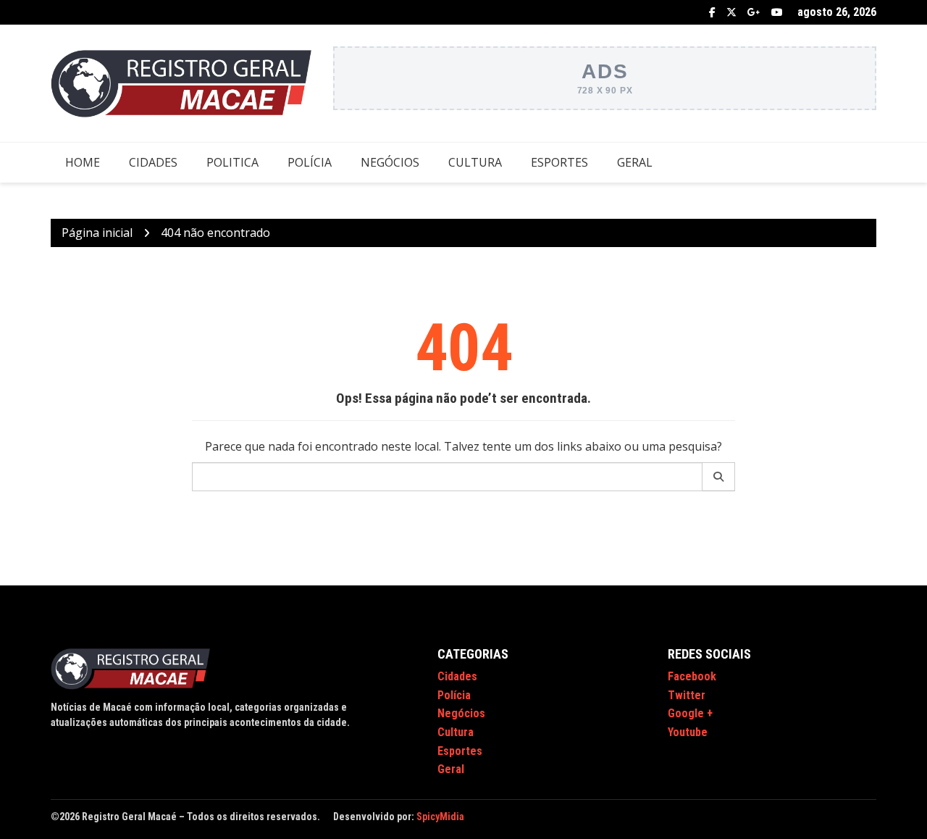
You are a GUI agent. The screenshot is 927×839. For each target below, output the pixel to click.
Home (82, 162)
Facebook (712, 12)
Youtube (777, 12)
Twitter (731, 12)
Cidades (153, 162)
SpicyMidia (440, 816)
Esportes (559, 162)
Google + (753, 12)
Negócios (390, 162)
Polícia (310, 162)
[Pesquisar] (718, 476)
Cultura (475, 162)
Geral (635, 162)
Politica (232, 162)
